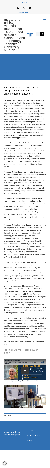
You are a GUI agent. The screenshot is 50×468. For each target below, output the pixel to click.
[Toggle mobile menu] (44, 20)
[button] (4, 463)
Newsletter (24, 12)
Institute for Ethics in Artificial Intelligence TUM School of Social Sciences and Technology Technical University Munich (14, 35)
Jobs (30, 441)
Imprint (31, 430)
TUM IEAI (25, 3)
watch (22, 342)
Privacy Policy (34, 435)
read (29, 342)
